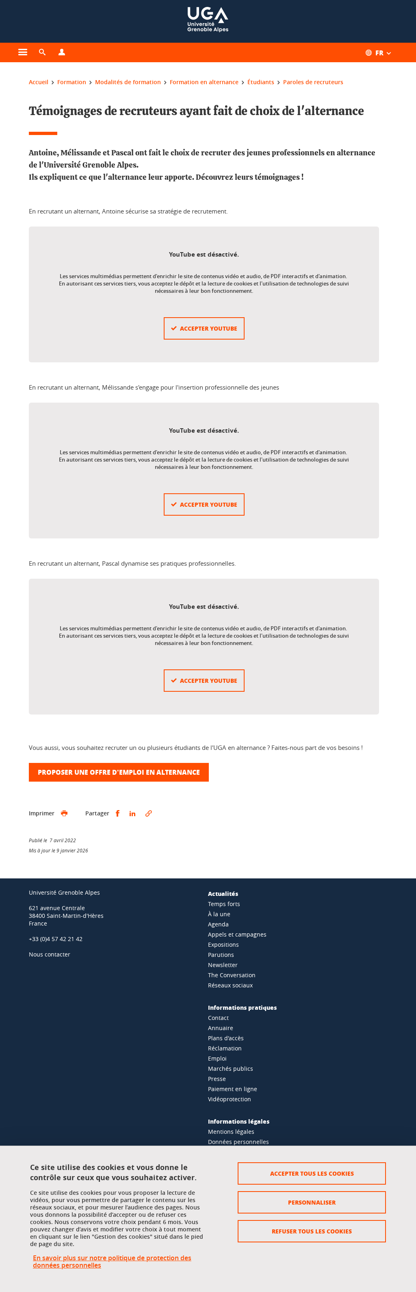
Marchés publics (230, 1068)
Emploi (217, 1058)
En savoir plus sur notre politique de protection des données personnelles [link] (112, 1261)
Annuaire (220, 1028)
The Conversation (232, 975)
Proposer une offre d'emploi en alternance (119, 772)
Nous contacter (49, 954)
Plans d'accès (226, 1038)
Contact (218, 1018)
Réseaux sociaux (230, 985)
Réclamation (225, 1048)
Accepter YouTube (208, 328)
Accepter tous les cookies (312, 1173)
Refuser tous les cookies (312, 1231)
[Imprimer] (64, 813)
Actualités (223, 893)
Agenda (218, 924)
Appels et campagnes (237, 934)
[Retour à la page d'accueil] (208, 21)
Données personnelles (238, 1142)
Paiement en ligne (232, 1089)
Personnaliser (312, 1202)
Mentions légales (231, 1131)
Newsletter (223, 965)
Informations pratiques (242, 1007)
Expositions (223, 944)
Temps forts (224, 904)
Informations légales (238, 1121)
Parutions (221, 955)
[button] (42, 52)
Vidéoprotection (229, 1099)
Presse (217, 1079)
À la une (219, 914)
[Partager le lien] (149, 813)
